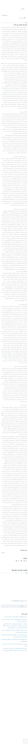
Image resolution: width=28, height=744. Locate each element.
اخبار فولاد (3, 552)
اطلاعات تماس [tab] (14, 663)
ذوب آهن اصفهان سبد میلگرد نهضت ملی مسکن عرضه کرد (15, 616)
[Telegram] (24, 560)
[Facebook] (26, 560)
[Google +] (19, 560)
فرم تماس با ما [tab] (14, 666)
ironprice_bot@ (16, 600)
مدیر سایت (4, 15)
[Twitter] (22, 560)
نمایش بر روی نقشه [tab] (14, 670)
